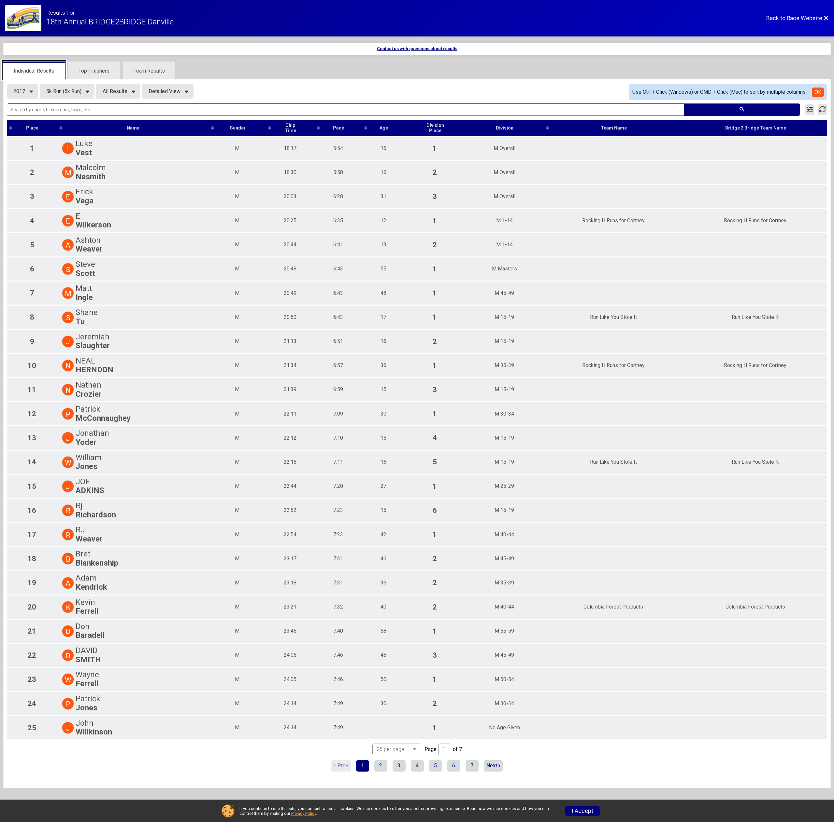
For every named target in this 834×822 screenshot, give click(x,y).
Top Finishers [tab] (94, 71)
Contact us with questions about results (417, 48)
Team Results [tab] (149, 71)
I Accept (582, 811)
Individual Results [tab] (34, 71)
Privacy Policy (303, 813)
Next (491, 765)
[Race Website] (25, 18)
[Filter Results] (809, 109)
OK (817, 92)
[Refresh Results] (822, 109)
